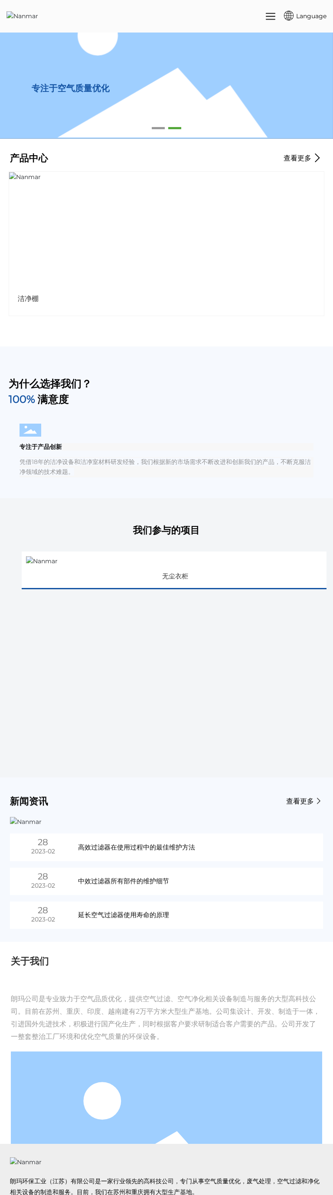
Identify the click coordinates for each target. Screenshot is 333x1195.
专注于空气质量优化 (71, 109)
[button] (158, 128)
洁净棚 (28, 298)
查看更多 (298, 158)
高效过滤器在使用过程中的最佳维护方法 (136, 847)
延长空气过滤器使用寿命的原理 (123, 915)
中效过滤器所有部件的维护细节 (123, 881)
